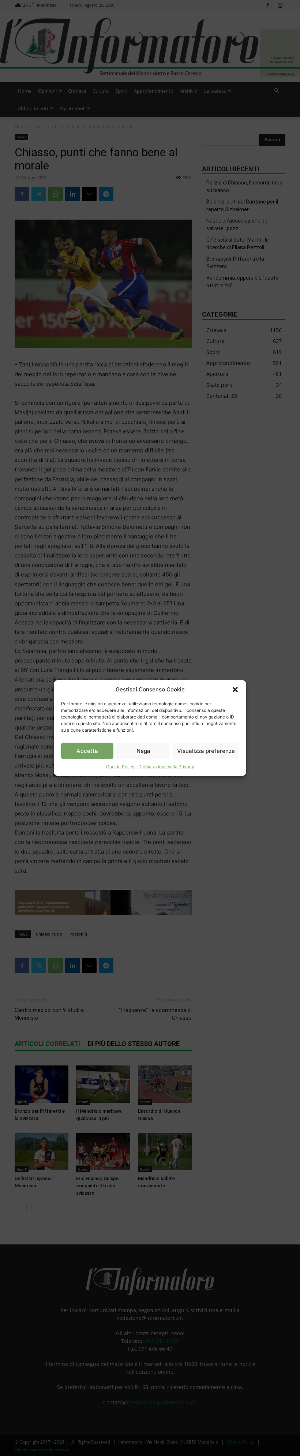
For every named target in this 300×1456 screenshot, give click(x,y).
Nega (143, 750)
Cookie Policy (120, 766)
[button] (235, 689)
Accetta (87, 750)
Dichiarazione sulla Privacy (166, 766)
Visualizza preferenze (206, 750)
